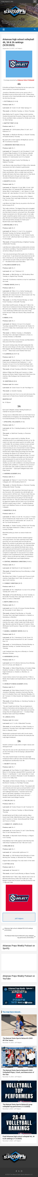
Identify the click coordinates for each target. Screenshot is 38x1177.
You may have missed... (12, 1012)
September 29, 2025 (8, 48)
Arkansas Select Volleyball (25, 80)
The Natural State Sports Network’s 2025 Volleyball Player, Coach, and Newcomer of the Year (18, 1072)
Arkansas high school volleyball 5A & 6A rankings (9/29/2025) (18, 929)
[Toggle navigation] (3, 29)
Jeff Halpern (18, 48)
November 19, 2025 (8, 1042)
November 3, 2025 (8, 1109)
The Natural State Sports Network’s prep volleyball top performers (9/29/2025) (19, 936)
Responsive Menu (35, 1)
